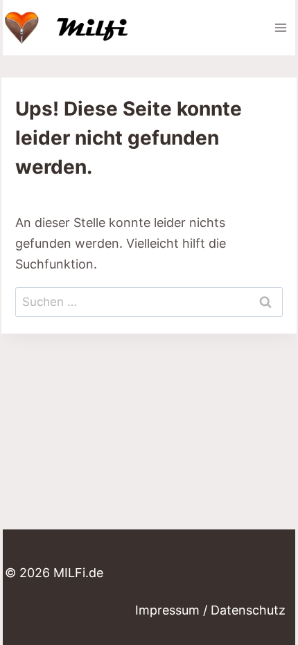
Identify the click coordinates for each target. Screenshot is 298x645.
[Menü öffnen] (280, 27)
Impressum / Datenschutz (210, 610)
